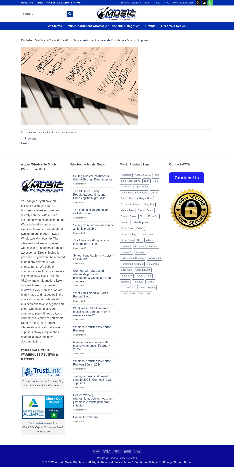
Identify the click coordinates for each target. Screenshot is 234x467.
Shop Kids (126, 269)
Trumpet (125, 281)
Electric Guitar (128, 216)
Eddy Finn (149, 204)
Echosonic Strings (130, 204)
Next (26, 143)
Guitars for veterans (85, 417)
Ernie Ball (153, 216)
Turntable (138, 281)
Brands (150, 26)
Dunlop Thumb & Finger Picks (137, 198)
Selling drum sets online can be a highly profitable (93, 227)
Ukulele (150, 281)
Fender (124, 222)
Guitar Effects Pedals (132, 228)
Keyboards (126, 252)
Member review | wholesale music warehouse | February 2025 (91, 346)
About (146, 2)
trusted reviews (43, 423)
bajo (157, 175)
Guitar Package (129, 234)
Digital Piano (141, 186)
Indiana (149, 240)
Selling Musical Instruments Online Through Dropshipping (92, 177)
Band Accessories (130, 180)
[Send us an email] (204, 2)
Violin (124, 293)
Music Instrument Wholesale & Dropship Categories (103, 26)
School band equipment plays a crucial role (93, 257)
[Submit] (70, 14)
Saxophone (153, 264)
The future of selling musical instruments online (91, 242)
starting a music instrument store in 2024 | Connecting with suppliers (93, 380)
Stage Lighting (142, 269)
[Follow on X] (198, 2)
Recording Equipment (132, 264)
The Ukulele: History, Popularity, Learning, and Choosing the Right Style (89, 195)
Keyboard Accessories (146, 246)
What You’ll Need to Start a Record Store (90, 294)
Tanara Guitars (144, 275)
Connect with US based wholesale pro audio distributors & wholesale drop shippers (92, 276)
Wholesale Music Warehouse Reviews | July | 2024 (92, 362)
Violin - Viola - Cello (140, 293)
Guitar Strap (127, 240)
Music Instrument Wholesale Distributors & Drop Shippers (111, 40)
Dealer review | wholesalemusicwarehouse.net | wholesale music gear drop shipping (93, 400)
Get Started (54, 26)
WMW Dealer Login (183, 2)
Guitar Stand (147, 234)
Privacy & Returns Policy (111, 457)
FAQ (166, 2)
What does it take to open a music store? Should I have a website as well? (92, 312)
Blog (157, 2)
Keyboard (126, 246)
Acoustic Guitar (143, 175)
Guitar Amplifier (140, 222)
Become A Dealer (129, 2)
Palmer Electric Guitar (132, 258)
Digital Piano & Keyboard (134, 192)
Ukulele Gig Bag (147, 287)
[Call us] (210, 2)
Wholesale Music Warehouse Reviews (92, 328)
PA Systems (154, 258)
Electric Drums (146, 210)
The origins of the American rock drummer (91, 211)
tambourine (127, 275)
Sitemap (132, 457)
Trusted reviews (31, 381)
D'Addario (126, 186)
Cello (155, 180)
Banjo (147, 180)
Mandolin (140, 252)
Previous (28, 138)
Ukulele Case (128, 287)
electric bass (127, 210)
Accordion (126, 175)
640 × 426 (63, 40)
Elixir (142, 216)
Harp (139, 240)
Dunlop (154, 192)
